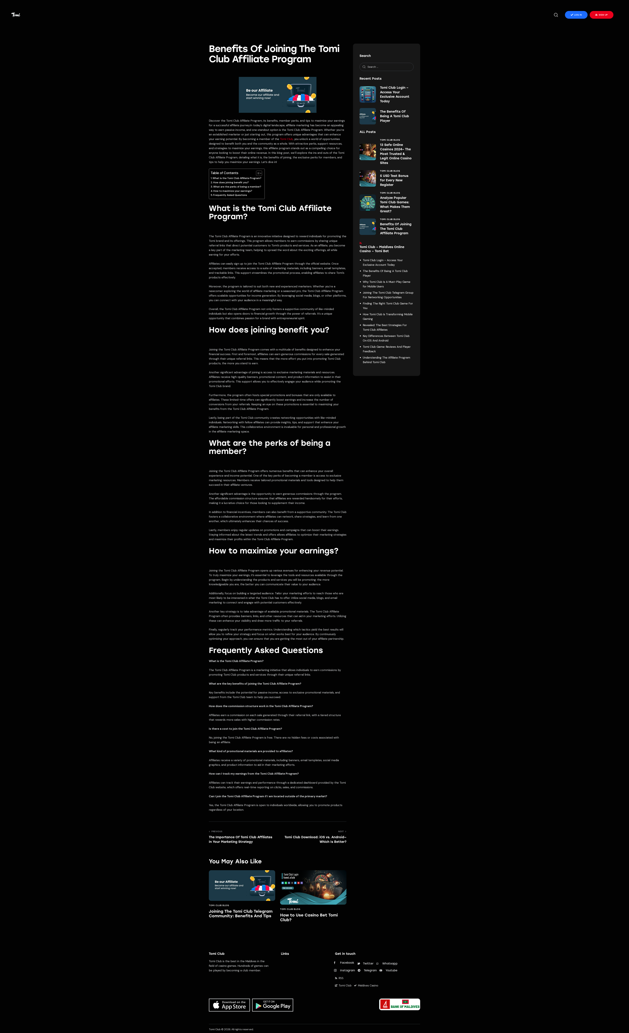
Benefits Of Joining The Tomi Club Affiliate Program (395, 228)
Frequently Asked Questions (230, 195)
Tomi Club (286, 139)
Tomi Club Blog (219, 905)
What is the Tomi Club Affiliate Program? (237, 178)
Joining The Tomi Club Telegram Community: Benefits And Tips (241, 913)
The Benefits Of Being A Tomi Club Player (394, 116)
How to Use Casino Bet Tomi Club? (309, 917)
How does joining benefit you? (231, 182)
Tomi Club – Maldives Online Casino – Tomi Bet (382, 249)
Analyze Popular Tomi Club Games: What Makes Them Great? (395, 204)
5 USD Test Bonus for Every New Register (394, 180)
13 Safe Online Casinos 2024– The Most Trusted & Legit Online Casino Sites (396, 154)
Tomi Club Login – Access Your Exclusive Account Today (394, 94)
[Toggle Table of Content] (257, 173)
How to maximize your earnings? (232, 191)
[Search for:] (387, 67)
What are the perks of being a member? (237, 186)
